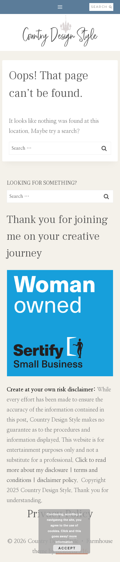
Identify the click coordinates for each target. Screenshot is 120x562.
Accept (67, 548)
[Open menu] (60, 7)
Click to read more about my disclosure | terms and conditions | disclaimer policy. (56, 470)
